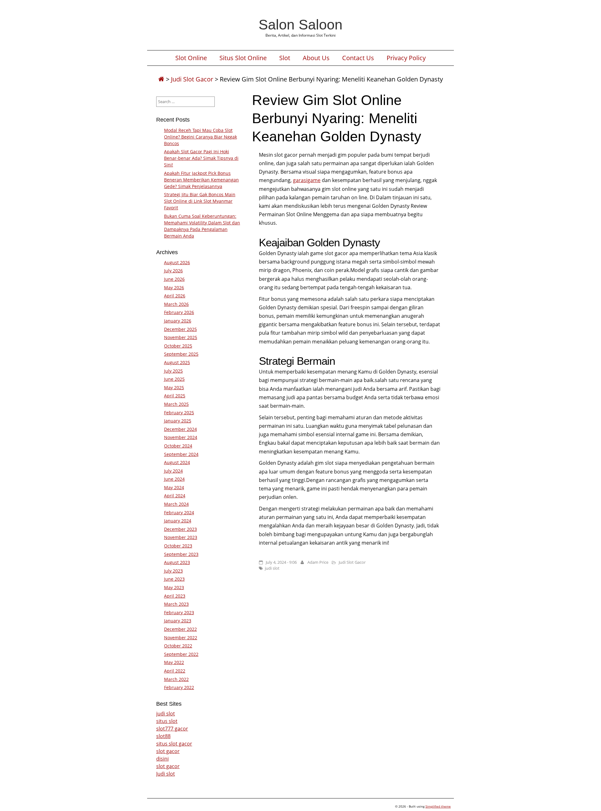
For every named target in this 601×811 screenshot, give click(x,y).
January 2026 (177, 321)
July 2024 (173, 471)
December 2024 (180, 429)
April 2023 (174, 596)
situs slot (166, 721)
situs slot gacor (174, 743)
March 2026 (176, 304)
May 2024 (174, 487)
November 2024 (180, 437)
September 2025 (181, 354)
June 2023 (174, 579)
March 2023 (176, 604)
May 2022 (174, 662)
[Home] (161, 79)
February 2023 (179, 612)
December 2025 (180, 329)
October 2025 (178, 346)
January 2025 (177, 421)
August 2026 (177, 262)
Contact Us (358, 58)
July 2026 (173, 271)
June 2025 (174, 379)
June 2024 (174, 479)
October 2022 (178, 646)
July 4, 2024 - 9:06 (281, 562)
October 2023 (178, 546)
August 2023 (177, 562)
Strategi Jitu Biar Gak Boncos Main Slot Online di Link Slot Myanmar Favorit (199, 201)
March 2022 (176, 679)
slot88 (163, 736)
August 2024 (177, 462)
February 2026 (179, 312)
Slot (284, 58)
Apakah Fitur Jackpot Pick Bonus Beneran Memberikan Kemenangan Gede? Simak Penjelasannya (201, 179)
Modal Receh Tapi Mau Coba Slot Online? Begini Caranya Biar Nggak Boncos (200, 136)
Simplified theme (438, 806)
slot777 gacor (172, 728)
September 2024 (181, 454)
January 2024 (177, 521)
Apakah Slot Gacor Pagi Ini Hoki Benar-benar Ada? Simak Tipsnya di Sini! (201, 158)
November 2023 (180, 537)
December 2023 (180, 529)
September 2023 (181, 554)
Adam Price (317, 562)
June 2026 (174, 279)
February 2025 (179, 413)
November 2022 (180, 638)
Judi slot (165, 773)
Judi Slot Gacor (192, 79)
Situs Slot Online (243, 58)
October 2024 (178, 446)
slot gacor (168, 751)
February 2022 (179, 687)
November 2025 (180, 337)
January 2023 (177, 621)
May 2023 (174, 587)
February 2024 (179, 512)
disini (162, 758)
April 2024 (174, 496)
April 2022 (174, 671)
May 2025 (174, 387)
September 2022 (181, 654)
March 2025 (176, 404)
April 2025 (174, 396)
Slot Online (191, 58)
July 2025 (173, 371)
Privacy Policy (406, 58)
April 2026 (174, 296)
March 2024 (176, 504)
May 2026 (174, 287)
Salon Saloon (300, 24)
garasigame (307, 180)
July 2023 (173, 571)
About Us (316, 58)
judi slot (272, 568)
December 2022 (180, 629)
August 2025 (177, 362)
